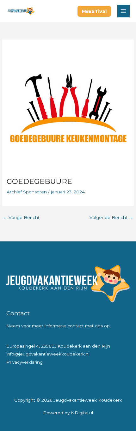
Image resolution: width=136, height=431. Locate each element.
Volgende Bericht (111, 217)
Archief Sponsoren (27, 191)
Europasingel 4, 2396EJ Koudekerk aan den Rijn (58, 346)
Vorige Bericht (21, 217)
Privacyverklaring (24, 362)
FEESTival (94, 11)
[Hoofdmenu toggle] (123, 11)
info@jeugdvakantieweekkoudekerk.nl (48, 353)
